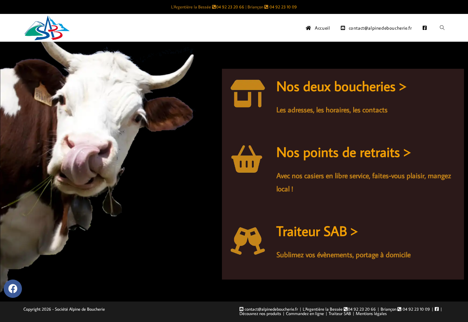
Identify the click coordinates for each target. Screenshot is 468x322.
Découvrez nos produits (260, 313)
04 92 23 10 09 (283, 7)
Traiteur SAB (340, 313)
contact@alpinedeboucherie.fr (271, 309)
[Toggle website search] (442, 27)
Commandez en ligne (305, 313)
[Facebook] (13, 289)
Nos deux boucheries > (341, 86)
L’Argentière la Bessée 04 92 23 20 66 (339, 309)
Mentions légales (371, 313)
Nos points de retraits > (343, 152)
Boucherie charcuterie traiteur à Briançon (234, 53)
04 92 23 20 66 (230, 7)
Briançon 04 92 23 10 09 (405, 309)
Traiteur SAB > (317, 231)
